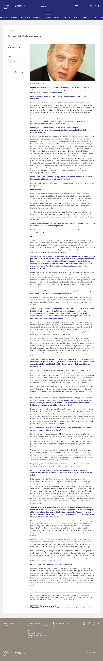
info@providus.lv (62, 627)
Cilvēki (14, 17)
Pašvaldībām (60, 17)
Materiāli (74, 17)
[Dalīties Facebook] (10, 72)
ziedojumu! (91, 607)
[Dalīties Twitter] (15, 72)
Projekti (25, 17)
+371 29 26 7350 (62, 623)
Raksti (48, 17)
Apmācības (87, 17)
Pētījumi (37, 17)
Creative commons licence (47, 606)
